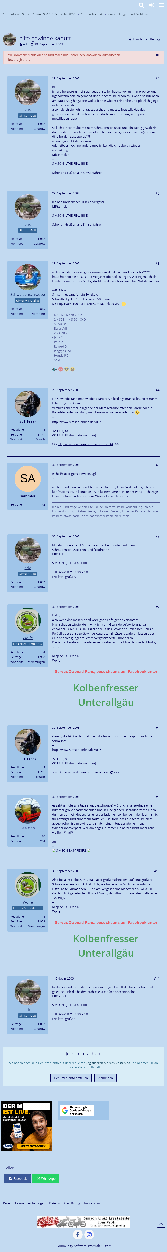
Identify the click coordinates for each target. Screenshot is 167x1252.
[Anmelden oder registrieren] (151, 5)
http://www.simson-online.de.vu (75, 422)
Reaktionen (18, 429)
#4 (158, 390)
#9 (158, 797)
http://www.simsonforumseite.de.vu (84, 444)
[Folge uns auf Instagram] (89, 1234)
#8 (158, 728)
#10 (157, 871)
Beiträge (16, 124)
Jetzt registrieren (20, 59)
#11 (157, 978)
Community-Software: (83, 1246)
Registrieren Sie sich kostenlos (107, 1063)
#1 (158, 78)
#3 (158, 263)
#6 (158, 537)
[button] (162, 5)
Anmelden (105, 1078)
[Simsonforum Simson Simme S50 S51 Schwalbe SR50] (2, 4)
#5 (158, 465)
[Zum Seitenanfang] (161, 1224)
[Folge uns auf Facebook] (78, 1234)
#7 (158, 607)
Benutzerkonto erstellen (71, 1078)
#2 (158, 193)
